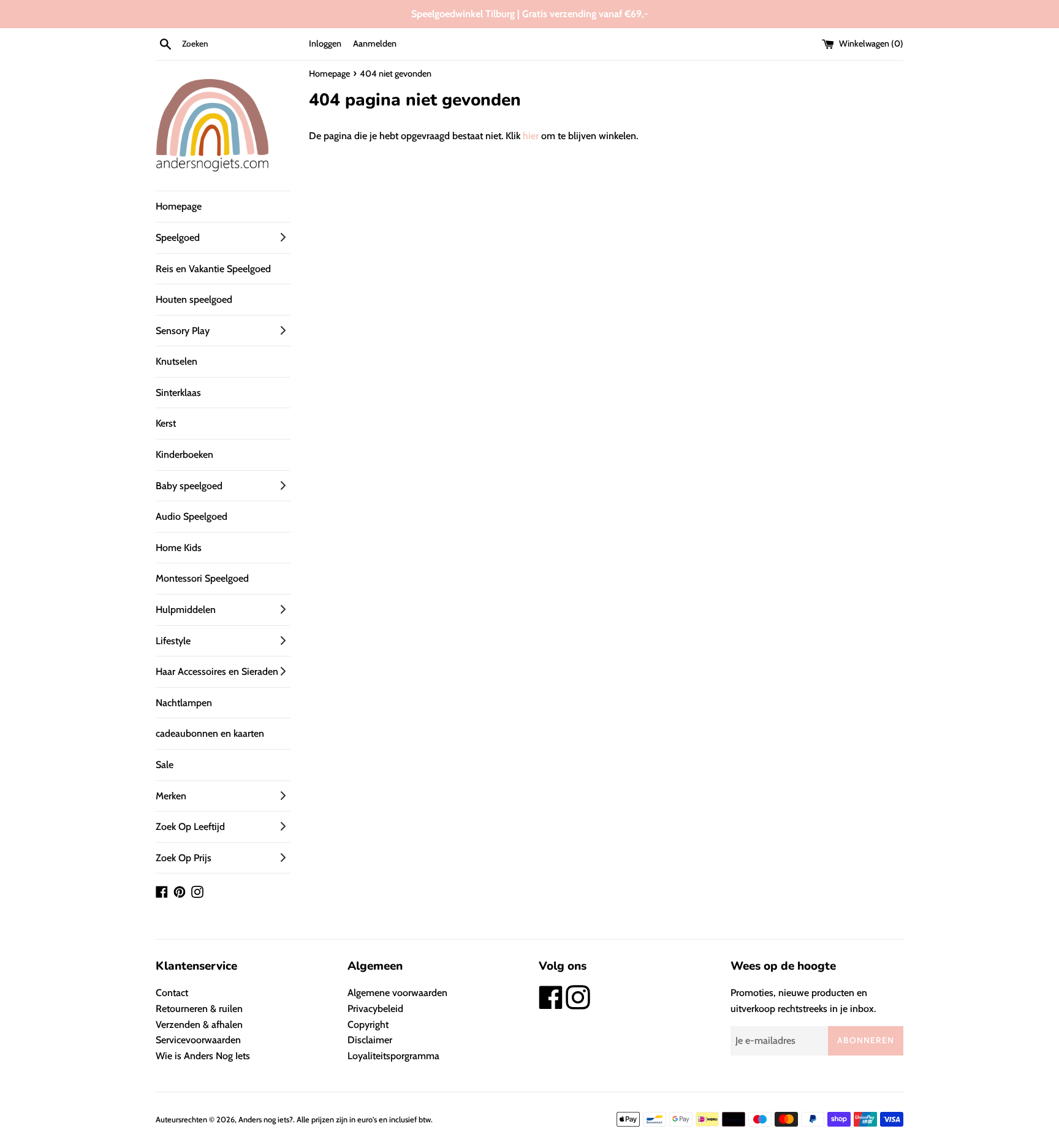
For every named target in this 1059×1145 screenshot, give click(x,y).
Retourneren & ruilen (199, 1008)
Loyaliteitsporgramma (393, 1056)
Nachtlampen (184, 703)
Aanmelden (375, 43)
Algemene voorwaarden (397, 993)
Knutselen (176, 361)
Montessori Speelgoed (202, 578)
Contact (172, 993)
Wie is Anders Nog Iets (203, 1056)
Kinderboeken (184, 454)
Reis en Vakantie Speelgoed (213, 269)
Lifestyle (173, 641)
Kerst (166, 423)
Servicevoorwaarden (198, 1040)
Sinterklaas (178, 392)
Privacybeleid (375, 1008)
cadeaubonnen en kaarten (210, 733)
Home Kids (179, 547)
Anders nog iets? (265, 1119)
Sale (164, 764)
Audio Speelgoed (191, 516)
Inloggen (325, 43)
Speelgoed (178, 237)
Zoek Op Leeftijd (190, 826)
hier (531, 136)
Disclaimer (369, 1040)
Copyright (368, 1024)
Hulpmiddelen (186, 609)
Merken (171, 796)
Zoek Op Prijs (183, 858)
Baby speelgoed (189, 486)
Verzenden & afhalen (199, 1024)
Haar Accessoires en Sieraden (217, 671)
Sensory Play (183, 331)
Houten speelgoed (194, 299)
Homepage (179, 206)
